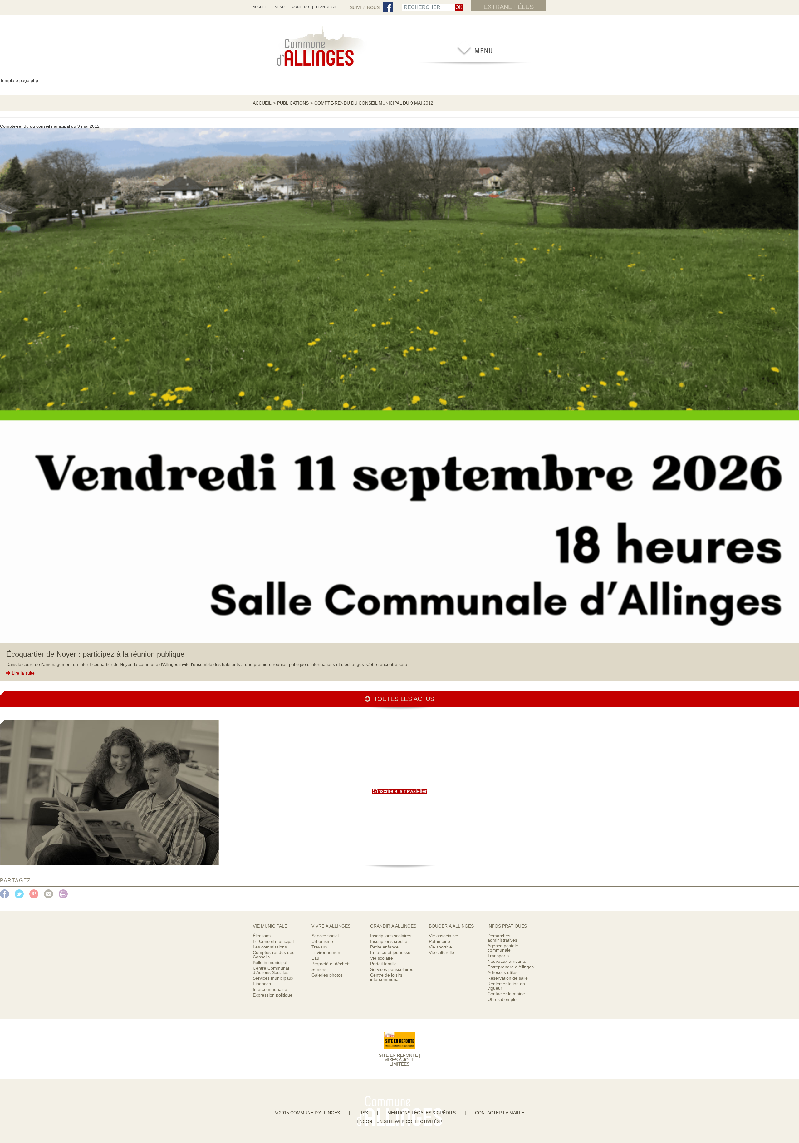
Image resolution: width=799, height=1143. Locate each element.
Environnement (326, 952)
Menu (280, 7)
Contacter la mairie (506, 994)
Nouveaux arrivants (507, 961)
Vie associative (443, 935)
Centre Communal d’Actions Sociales (271, 970)
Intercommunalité (270, 989)
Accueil (262, 103)
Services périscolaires (391, 969)
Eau (315, 958)
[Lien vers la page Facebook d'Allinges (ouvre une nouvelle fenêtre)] (388, 7)
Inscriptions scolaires (390, 935)
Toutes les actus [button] (404, 698)
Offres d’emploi (502, 999)
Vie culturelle (441, 952)
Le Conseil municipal (273, 941)
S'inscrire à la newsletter (400, 791)
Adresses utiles (502, 972)
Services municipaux (273, 978)
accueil (260, 7)
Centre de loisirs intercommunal (386, 977)
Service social (325, 935)
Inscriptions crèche (388, 941)
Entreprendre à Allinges (511, 967)
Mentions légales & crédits (421, 1112)
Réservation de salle (508, 978)
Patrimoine (439, 941)
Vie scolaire (381, 958)
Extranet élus (508, 6)
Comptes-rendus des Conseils (273, 954)
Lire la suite (23, 673)
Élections (262, 935)
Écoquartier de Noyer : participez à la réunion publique (95, 654)
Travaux (319, 947)
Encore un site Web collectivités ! (399, 1121)
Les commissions (270, 947)
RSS (363, 1112)
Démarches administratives (502, 937)
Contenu (300, 7)
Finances (262, 984)
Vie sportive (440, 947)
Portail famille (383, 964)
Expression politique (272, 995)
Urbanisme (322, 941)
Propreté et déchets (330, 964)
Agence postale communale (503, 947)
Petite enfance (384, 947)
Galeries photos (327, 975)
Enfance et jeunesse (390, 952)
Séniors (318, 969)
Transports (498, 955)
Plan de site (327, 7)
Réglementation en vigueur (506, 986)
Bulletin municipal (270, 962)
